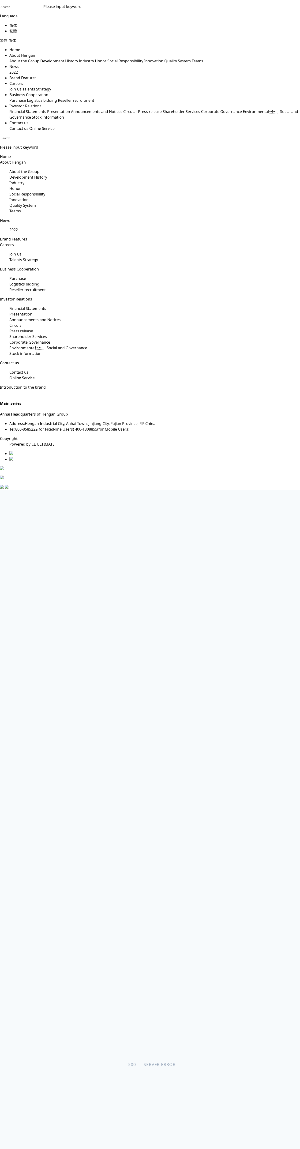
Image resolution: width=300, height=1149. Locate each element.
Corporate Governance (221, 111)
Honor (100, 61)
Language (9, 16)
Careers (16, 83)
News (14, 66)
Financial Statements (27, 111)
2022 (13, 72)
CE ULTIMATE (43, 444)
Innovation (153, 61)
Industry (86, 61)
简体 (13, 25)
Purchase (17, 100)
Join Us (15, 89)
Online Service (42, 128)
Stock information (48, 117)
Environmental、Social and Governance (48, 347)
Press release (150, 111)
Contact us (18, 122)
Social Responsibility (125, 61)
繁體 (13, 31)
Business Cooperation (28, 94)
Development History (59, 61)
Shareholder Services (181, 111)
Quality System (177, 61)
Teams (197, 61)
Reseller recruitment (76, 100)
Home (14, 49)
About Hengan (22, 55)
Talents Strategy (36, 89)
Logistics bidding (42, 100)
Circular (130, 111)
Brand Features (23, 77)
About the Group (24, 61)
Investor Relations (25, 106)
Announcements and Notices (96, 111)
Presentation (58, 111)
